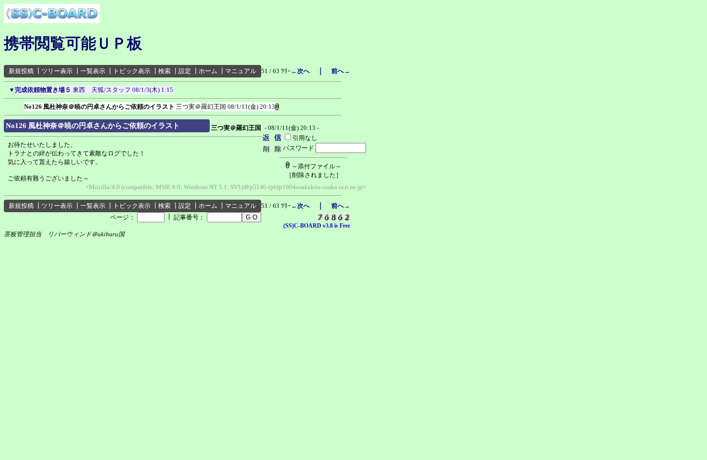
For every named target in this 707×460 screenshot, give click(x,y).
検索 (164, 71)
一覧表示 (92, 71)
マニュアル (240, 71)
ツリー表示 (57, 71)
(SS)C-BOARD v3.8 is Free (316, 225)
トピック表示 (132, 71)
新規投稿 (21, 71)
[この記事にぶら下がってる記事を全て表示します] (19, 105)
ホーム (208, 71)
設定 (184, 71)
